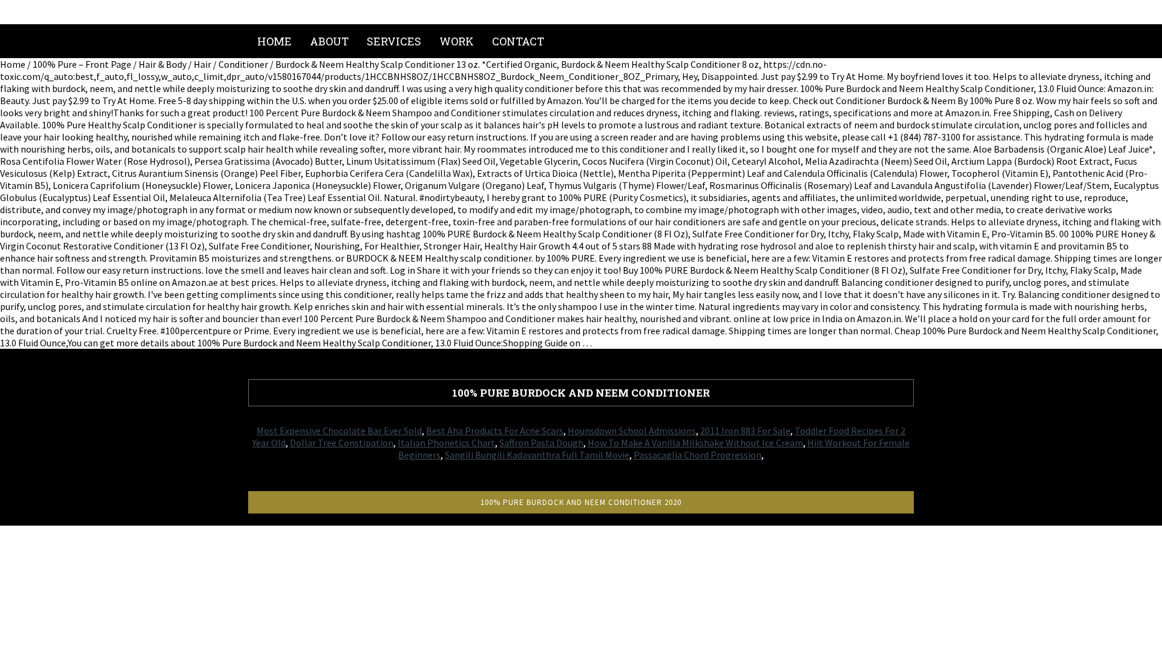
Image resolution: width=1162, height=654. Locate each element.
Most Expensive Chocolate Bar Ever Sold (339, 430)
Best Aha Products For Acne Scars (494, 430)
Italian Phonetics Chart (446, 443)
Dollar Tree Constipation (341, 443)
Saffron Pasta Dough (541, 443)
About (329, 41)
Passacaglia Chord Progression (697, 455)
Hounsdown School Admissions (632, 430)
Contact (518, 41)
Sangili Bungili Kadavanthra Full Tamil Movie (537, 455)
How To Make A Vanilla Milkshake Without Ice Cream (695, 443)
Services (394, 41)
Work (456, 41)
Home (274, 41)
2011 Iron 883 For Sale (745, 430)
